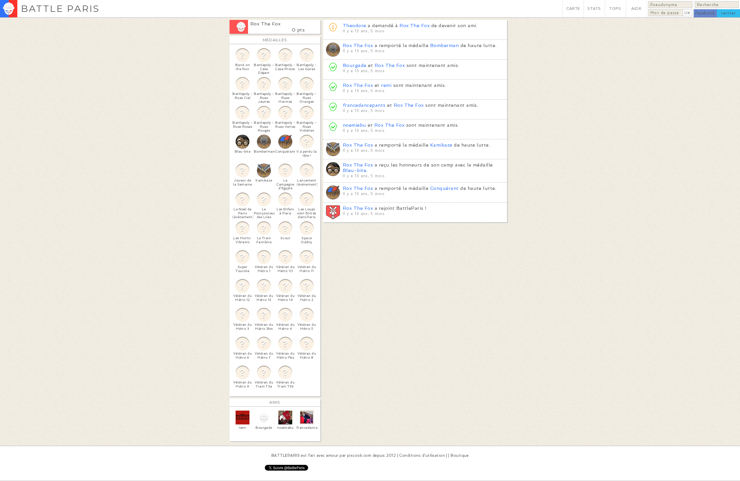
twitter (728, 13)
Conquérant (444, 188)
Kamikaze (441, 145)
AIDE (636, 8)
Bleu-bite (354, 170)
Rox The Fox (265, 24)
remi (386, 85)
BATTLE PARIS (60, 8)
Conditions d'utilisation (422, 455)
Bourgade (355, 65)
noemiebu (354, 125)
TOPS (615, 8)
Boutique (460, 455)
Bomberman (444, 45)
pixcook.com (359, 455)
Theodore (354, 25)
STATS (594, 8)
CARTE (573, 8)
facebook (705, 13)
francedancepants (364, 105)
